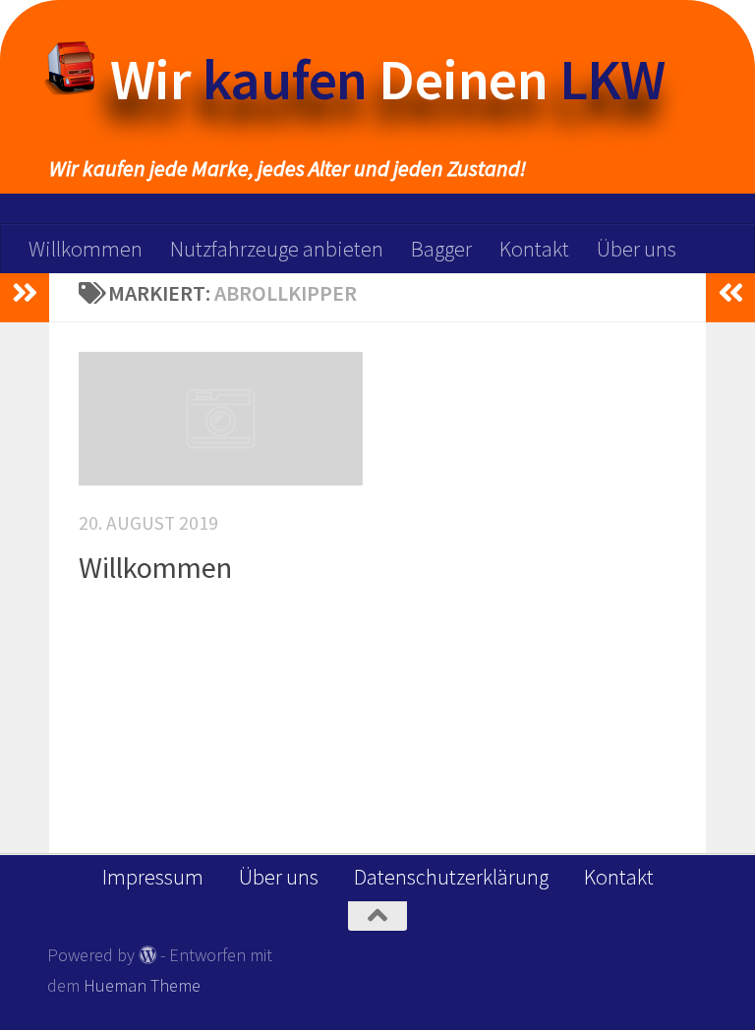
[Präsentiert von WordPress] (147, 954)
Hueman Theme (142, 985)
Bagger (441, 248)
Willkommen (86, 248)
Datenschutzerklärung (451, 876)
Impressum (152, 876)
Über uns (636, 248)
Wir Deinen (388, 79)
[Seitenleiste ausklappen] (24, 292)
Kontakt (534, 248)
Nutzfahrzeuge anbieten (276, 248)
